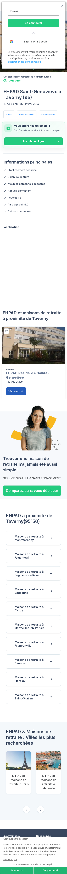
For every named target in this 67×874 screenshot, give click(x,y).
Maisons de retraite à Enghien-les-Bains (29, 573)
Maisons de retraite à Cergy (29, 608)
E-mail (14, 11)
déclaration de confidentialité (24, 61)
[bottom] (6, 331)
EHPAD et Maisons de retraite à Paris (18, 780)
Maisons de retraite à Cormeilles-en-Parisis (29, 626)
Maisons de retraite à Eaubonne (29, 591)
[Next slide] (40, 809)
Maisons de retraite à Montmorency (29, 538)
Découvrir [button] (14, 391)
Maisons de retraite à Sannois (29, 661)
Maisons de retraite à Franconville (29, 643)
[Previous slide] (26, 809)
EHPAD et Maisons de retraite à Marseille (48, 782)
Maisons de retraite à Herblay (29, 679)
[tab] (33, 69)
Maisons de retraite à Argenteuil (29, 555)
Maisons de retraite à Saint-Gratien (29, 696)
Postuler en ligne (33, 141)
